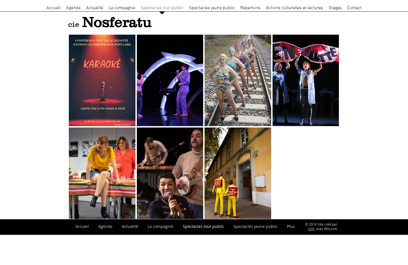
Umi (311, 228)
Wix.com (330, 228)
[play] (327, 214)
